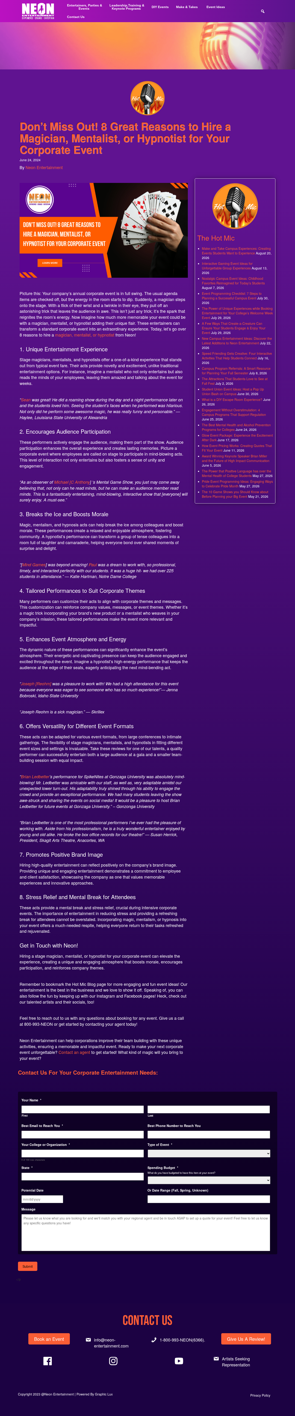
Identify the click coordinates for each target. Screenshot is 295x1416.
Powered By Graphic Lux (95, 1394)
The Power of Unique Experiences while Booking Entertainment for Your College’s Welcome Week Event (237, 313)
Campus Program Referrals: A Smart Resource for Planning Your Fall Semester (236, 370)
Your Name (31, 1100)
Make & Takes (187, 7)
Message (28, 1209)
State (26, 1168)
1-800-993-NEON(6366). (182, 1340)
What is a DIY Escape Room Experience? (232, 399)
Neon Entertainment (44, 167)
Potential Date (32, 1190)
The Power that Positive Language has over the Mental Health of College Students (236, 473)
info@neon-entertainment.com (111, 1343)
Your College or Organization (45, 1144)
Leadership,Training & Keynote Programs (126, 6)
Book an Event (49, 1339)
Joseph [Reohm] (36, 683)
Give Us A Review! (246, 1339)
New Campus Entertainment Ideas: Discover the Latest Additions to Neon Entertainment (237, 340)
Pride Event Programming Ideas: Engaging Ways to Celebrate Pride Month (237, 483)
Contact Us (76, 17)
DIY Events (160, 7)
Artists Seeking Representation (236, 1362)
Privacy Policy (260, 1395)
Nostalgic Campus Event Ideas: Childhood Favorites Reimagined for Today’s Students (233, 280)
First (25, 1115)
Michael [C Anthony (72, 482)
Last (151, 1115)
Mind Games (34, 564)
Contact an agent (74, 1052)
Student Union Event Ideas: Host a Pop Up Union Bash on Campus (233, 391)
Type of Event (160, 1144)
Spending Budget (163, 1168)
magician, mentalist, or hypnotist (84, 335)
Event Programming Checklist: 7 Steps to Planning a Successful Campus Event (232, 295)
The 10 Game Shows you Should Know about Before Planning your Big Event (235, 494)
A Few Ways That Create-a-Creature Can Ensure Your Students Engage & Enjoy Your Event (234, 328)
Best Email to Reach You (42, 1126)
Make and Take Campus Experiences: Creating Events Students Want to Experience (236, 250)
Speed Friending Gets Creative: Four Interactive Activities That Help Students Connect (237, 355)
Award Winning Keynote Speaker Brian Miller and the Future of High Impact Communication (235, 458)
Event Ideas (215, 7)
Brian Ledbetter (35, 776)
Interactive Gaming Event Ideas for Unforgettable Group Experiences (227, 265)
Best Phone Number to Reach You (174, 1126)
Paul (93, 564)
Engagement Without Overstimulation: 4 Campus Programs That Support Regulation (234, 412)
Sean (26, 399)
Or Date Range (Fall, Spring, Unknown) (178, 1190)
